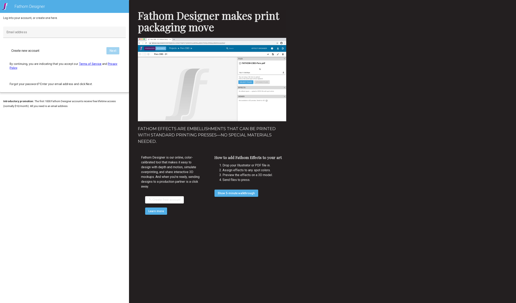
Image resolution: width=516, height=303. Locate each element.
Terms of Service (90, 63)
